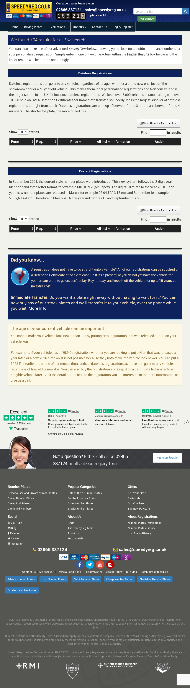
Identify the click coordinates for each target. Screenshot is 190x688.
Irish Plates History (139, 533)
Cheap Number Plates (21, 498)
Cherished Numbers (20, 508)
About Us (73, 533)
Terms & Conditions (69, 572)
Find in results (161, 132)
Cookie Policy (114, 572)
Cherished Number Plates (155, 579)
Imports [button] (78, 27)
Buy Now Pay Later (139, 508)
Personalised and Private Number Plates (32, 493)
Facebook (15, 533)
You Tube (16, 523)
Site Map (131, 572)
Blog (13, 528)
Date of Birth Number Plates (85, 493)
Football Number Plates (82, 498)
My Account (46, 572)
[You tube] (100, 564)
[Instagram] (110, 564)
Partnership (135, 498)
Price (74, 141)
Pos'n (15, 141)
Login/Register (122, 27)
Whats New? (147, 18)
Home (14, 27)
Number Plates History (141, 528)
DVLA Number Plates (86, 579)
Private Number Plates (21, 579)
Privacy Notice (93, 572)
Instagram (16, 543)
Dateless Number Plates (21, 590)
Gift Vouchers (136, 503)
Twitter (14, 538)
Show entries (24, 132)
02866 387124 (69, 9)
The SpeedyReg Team (80, 528)
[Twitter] (90, 564)
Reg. (39, 141)
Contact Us (99, 27)
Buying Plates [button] (33, 27)
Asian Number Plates (80, 503)
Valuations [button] (58, 27)
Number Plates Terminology (144, 523)
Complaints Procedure (154, 572)
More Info (38, 308)
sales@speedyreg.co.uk (106, 9)
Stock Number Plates (80, 508)
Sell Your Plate (137, 493)
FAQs (71, 523)
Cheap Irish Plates (19, 503)
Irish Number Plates (54, 579)
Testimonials (75, 538)
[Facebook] (80, 564)
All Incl (102, 141)
